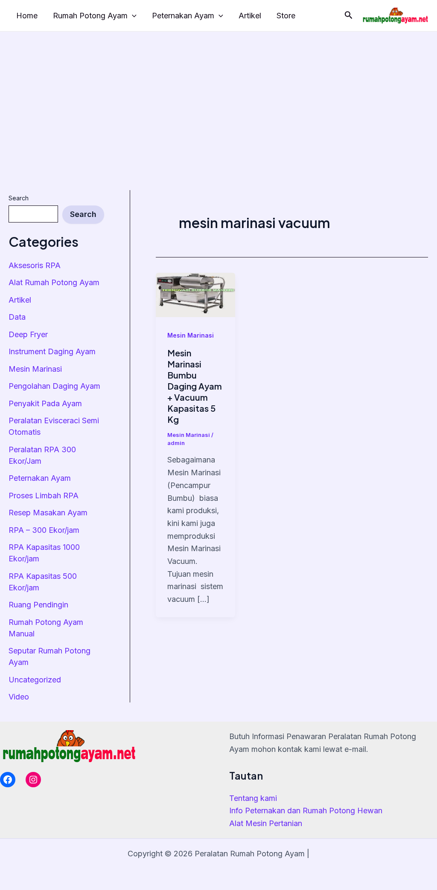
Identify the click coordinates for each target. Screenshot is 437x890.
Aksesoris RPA (35, 265)
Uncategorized (35, 679)
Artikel (250, 15)
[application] (132, 16)
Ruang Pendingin (38, 604)
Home (27, 15)
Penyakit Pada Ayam (45, 403)
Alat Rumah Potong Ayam (54, 282)
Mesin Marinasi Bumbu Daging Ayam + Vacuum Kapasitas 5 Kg (194, 386)
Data (17, 316)
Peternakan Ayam (183, 15)
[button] (348, 15)
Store (286, 15)
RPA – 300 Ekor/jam (44, 530)
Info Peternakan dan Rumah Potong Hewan (305, 810)
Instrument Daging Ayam (52, 351)
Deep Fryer (28, 334)
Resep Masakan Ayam (48, 512)
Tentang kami (253, 798)
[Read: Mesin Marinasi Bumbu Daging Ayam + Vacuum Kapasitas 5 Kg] (195, 294)
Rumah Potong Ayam (90, 15)
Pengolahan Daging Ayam (54, 385)
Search (19, 198)
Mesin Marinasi (35, 368)
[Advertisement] (218, 95)
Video (19, 696)
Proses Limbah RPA (44, 495)
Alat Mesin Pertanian (265, 823)
